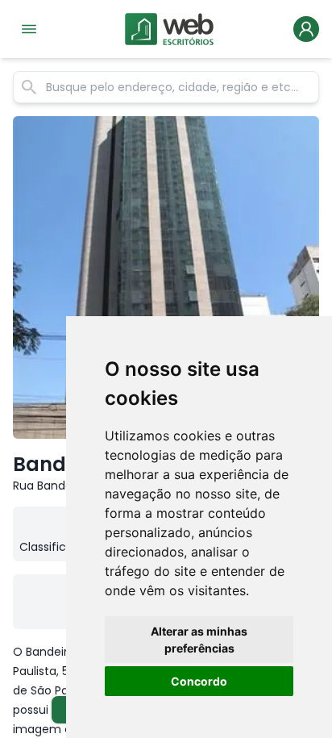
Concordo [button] (199, 681)
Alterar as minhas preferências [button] (199, 639)
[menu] (29, 29)
